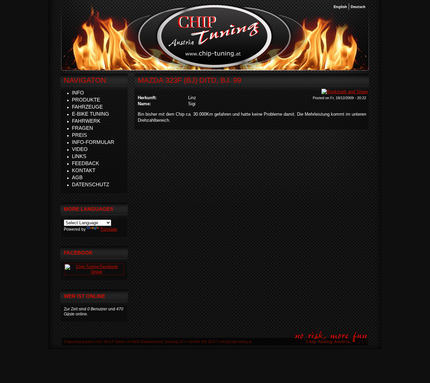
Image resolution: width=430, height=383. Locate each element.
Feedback (85, 163)
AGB (77, 177)
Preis (79, 135)
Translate (108, 229)
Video (80, 149)
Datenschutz (90, 184)
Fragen (82, 128)
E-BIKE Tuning (90, 114)
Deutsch (358, 7)
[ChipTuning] (94, 271)
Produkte (86, 100)
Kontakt (83, 170)
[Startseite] (214, 67)
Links (79, 156)
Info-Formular (93, 142)
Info (78, 92)
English (340, 7)
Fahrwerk (86, 121)
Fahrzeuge (87, 107)
